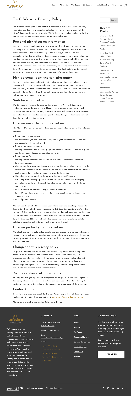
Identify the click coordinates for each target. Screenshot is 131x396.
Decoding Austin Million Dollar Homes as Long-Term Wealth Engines (107, 59)
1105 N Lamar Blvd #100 (51, 323)
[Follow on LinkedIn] (113, 388)
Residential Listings (81, 337)
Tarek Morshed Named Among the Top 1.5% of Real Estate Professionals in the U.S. (51, 353)
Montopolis (105, 88)
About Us (64, 5)
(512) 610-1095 (53, 330)
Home (54, 5)
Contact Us (117, 5)
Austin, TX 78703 (47, 326)
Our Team (75, 5)
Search (114, 20)
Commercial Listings (82, 342)
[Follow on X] (122, 388)
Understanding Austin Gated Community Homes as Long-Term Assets (108, 77)
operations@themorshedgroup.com (67, 297)
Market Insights (102, 5)
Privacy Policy (13, 390)
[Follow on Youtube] (118, 388)
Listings (86, 5)
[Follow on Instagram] (108, 388)
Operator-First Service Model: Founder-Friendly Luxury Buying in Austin (107, 42)
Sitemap (77, 356)
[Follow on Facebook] (103, 388)
